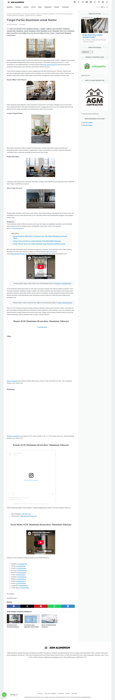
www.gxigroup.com (17, 228)
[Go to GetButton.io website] (4, 698)
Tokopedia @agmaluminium (63, 283)
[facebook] (13, 606)
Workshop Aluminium (13, 436)
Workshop (47, 7)
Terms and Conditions (50, 693)
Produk (56, 7)
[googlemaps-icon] (99, 2)
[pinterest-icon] (103, 2)
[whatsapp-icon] (95, 2)
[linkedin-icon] (90, 2)
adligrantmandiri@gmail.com (19, 253)
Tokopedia (65, 7)
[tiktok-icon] (107, 2)
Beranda (9, 7)
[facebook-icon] (74, 2)
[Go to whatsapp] (4, 694)
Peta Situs (74, 693)
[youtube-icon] (86, 2)
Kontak (26, 7)
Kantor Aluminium (12, 381)
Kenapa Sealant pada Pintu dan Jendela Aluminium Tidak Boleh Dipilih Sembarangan (37, 241)
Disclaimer (61, 693)
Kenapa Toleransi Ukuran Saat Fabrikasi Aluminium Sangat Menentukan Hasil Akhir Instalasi (39, 244)
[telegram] (68, 606)
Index (40, 7)
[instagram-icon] (82, 2)
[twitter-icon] (78, 2)
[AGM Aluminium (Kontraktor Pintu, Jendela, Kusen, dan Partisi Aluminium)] (17, 2)
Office (33, 7)
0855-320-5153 (51, 251)
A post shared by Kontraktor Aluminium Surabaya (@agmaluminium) (31, 503)
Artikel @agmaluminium (65, 302)
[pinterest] (41, 606)
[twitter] (27, 606)
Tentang (18, 7)
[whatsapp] (54, 606)
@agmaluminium (42, 327)
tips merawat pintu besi (50, 64)
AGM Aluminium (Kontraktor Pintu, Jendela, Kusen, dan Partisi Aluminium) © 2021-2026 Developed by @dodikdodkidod (57, 697)
